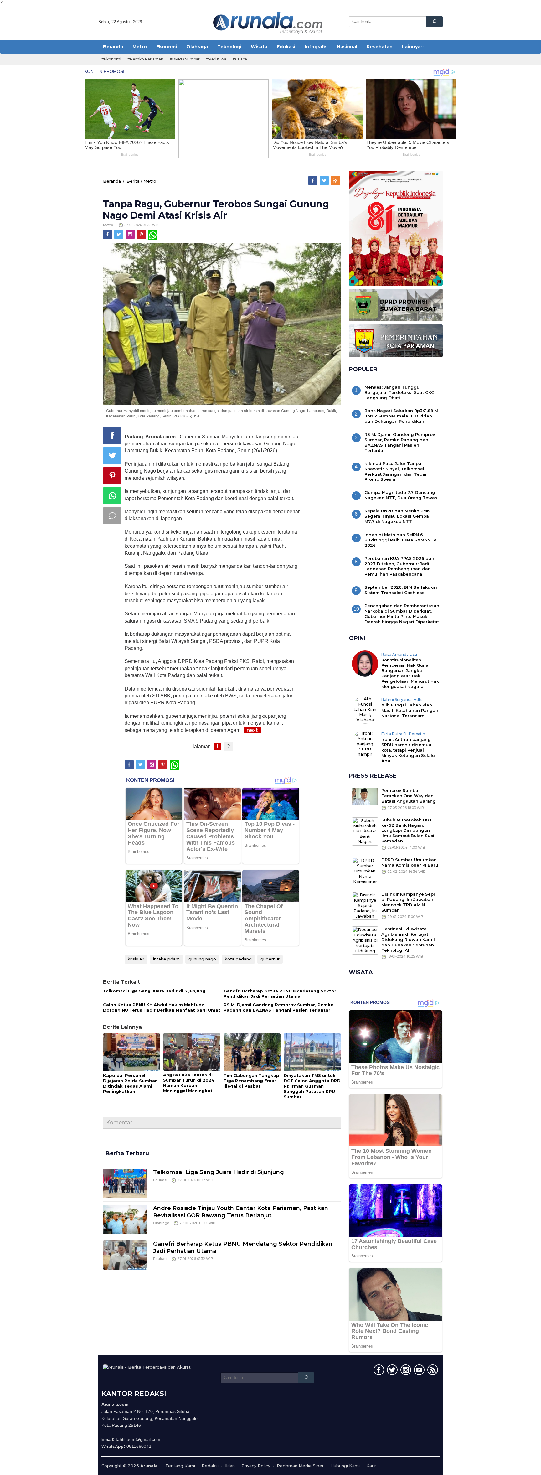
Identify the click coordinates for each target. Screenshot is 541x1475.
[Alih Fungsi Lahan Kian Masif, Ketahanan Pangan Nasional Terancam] (365, 709)
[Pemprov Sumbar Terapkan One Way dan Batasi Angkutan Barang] (365, 796)
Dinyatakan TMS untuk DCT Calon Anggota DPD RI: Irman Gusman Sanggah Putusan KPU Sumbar (312, 1086)
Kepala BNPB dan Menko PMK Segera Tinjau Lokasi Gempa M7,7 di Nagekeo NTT (397, 516)
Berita (133, 181)
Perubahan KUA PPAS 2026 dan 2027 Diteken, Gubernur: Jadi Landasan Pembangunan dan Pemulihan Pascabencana (399, 566)
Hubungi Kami (345, 1465)
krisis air (136, 958)
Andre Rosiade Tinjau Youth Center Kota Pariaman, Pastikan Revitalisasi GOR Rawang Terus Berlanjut (240, 1212)
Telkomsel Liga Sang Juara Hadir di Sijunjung (154, 990)
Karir (371, 1465)
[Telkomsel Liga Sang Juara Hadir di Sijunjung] (125, 1182)
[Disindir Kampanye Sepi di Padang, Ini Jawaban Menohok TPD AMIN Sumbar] (365, 905)
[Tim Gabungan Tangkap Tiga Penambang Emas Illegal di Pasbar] (252, 1052)
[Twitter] (325, 180)
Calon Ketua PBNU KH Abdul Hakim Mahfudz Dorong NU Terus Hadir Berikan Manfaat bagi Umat (161, 1007)
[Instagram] (131, 234)
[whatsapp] (153, 234)
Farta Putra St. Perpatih (403, 734)
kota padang (238, 958)
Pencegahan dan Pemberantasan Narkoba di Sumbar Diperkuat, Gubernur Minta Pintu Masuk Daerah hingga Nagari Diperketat (401, 613)
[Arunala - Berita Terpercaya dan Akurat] (268, 21)
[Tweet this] (112, 455)
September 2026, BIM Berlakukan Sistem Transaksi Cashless (401, 590)
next (252, 730)
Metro (149, 181)
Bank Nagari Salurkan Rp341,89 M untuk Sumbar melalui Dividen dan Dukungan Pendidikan (401, 416)
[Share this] (112, 435)
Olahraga (161, 1223)
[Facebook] (313, 180)
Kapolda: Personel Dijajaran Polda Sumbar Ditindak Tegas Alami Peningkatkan (130, 1083)
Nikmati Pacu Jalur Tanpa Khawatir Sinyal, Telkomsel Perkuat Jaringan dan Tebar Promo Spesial (395, 471)
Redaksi (210, 1465)
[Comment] (112, 515)
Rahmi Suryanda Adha (402, 699)
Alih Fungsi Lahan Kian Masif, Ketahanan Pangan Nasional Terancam (409, 710)
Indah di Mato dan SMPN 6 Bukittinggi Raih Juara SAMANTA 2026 (400, 540)
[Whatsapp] (112, 495)
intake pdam (166, 958)
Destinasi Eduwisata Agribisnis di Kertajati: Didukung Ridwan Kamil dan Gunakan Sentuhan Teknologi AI (408, 939)
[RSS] (336, 180)
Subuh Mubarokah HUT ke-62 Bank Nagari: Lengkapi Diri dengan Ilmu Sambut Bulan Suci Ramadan (407, 830)
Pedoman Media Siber (300, 1465)
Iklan (230, 1465)
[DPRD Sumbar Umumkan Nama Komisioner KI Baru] (365, 870)
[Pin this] (112, 475)
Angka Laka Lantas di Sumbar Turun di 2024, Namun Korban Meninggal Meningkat (189, 1082)
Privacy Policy (255, 1465)
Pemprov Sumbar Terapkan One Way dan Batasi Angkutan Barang (408, 796)
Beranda (112, 181)
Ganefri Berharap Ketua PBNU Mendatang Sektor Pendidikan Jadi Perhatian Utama (280, 993)
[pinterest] (142, 234)
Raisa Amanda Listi (399, 654)
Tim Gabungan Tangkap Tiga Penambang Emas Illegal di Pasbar (251, 1081)
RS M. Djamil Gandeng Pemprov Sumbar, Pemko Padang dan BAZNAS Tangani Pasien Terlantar (279, 1007)
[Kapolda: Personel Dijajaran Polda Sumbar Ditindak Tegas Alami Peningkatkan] (131, 1052)
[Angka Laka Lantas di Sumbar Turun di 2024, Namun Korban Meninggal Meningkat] (191, 1052)
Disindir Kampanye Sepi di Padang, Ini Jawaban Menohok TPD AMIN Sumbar (408, 902)
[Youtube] (418, 1371)
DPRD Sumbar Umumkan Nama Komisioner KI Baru (409, 862)
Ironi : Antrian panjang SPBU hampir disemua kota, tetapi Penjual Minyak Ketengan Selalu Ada (408, 750)
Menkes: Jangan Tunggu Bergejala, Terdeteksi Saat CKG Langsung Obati (399, 392)
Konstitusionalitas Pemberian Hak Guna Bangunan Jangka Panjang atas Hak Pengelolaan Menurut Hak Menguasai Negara (410, 673)
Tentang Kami (180, 1465)
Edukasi (160, 1180)
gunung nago (202, 958)
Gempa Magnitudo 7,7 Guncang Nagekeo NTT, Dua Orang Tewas (400, 495)
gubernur (270, 958)
